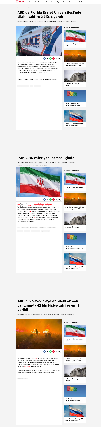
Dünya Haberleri (26, 7)
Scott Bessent (43, 205)
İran (19, 162)
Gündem (30, 2)
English (58, 2)
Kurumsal (53, 2)
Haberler (19, 7)
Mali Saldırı (20, 231)
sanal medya (48, 204)
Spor (39, 2)
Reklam (63, 2)
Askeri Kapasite (25, 227)
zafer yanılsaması (56, 162)
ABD (19, 21)
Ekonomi (48, 2)
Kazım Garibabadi (39, 162)
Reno (35, 358)
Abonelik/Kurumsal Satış (72, 2)
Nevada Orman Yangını (22, 378)
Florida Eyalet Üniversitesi (29, 21)
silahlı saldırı (37, 86)
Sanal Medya (27, 231)
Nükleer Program (33, 227)
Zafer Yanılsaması (35, 231)
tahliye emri (61, 314)
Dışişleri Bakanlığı (45, 231)
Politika (35, 2)
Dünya (43, 2)
